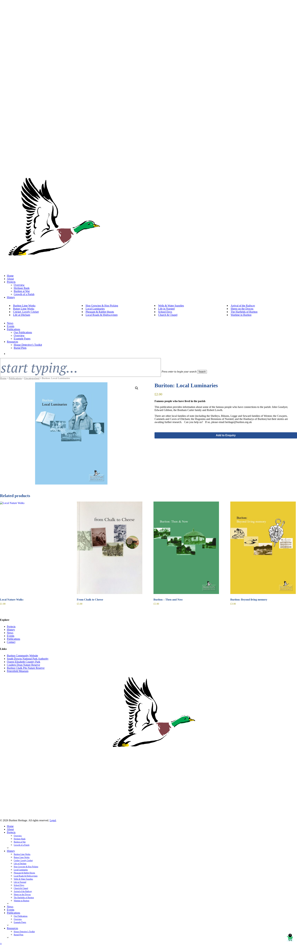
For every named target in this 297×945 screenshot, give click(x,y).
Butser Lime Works (22, 857)
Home (3, 378)
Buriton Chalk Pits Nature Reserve (26, 667)
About (10, 829)
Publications (15, 378)
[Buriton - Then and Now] (186, 548)
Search (202, 371)
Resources (12, 928)
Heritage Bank (19, 839)
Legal (53, 820)
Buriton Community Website (22, 655)
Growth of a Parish (21, 845)
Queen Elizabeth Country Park (23, 661)
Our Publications (21, 916)
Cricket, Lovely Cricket (23, 860)
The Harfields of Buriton (24, 897)
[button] (137, 388)
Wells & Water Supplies (23, 879)
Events (10, 635)
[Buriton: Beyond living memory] (263, 548)
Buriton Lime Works (22, 854)
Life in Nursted (20, 882)
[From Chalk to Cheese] (109, 548)
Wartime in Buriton (21, 900)
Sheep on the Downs (22, 894)
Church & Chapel (21, 888)
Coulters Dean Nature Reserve (23, 664)
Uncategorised (32, 378)
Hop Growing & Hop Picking (26, 866)
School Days (19, 885)
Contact (11, 642)
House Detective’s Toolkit (24, 931)
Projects (11, 626)
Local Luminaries (21, 870)
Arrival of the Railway (23, 891)
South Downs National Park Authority (27, 658)
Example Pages (20, 922)
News (10, 632)
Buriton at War (20, 842)
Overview (18, 836)
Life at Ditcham (20, 863)
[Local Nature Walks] (32, 548)
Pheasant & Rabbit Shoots (24, 873)
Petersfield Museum (17, 671)
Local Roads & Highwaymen (25, 876)
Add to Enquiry (226, 435)
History (11, 629)
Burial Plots (18, 934)
